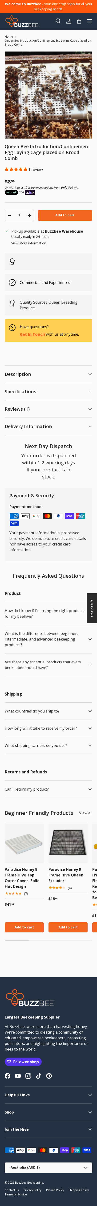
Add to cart (65, 215)
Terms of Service (16, 1194)
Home (9, 37)
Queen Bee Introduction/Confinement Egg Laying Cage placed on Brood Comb (48, 43)
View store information (28, 243)
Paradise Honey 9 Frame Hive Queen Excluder (65, 875)
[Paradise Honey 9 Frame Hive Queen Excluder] (68, 843)
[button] (16, 169)
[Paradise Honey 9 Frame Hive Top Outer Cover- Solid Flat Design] (24, 843)
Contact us (12, 1190)
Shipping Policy (79, 1190)
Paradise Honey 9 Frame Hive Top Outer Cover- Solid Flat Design (22, 878)
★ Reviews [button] (92, 608)
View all (85, 813)
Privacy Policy (32, 1190)
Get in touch (32, 334)
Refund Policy (55, 1190)
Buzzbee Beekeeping (29, 1183)
